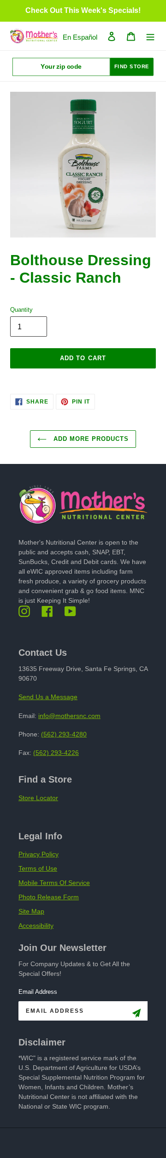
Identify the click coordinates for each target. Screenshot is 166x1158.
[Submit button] (136, 1014)
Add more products (90, 438)
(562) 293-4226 (56, 752)
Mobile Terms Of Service (54, 882)
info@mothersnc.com (69, 715)
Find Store (131, 67)
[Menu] (150, 36)
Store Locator (38, 798)
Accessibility (35, 925)
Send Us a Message (47, 697)
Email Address (37, 991)
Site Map (31, 911)
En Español (80, 37)
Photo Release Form (48, 897)
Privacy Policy (38, 854)
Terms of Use (37, 868)
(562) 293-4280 (64, 734)
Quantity (21, 309)
